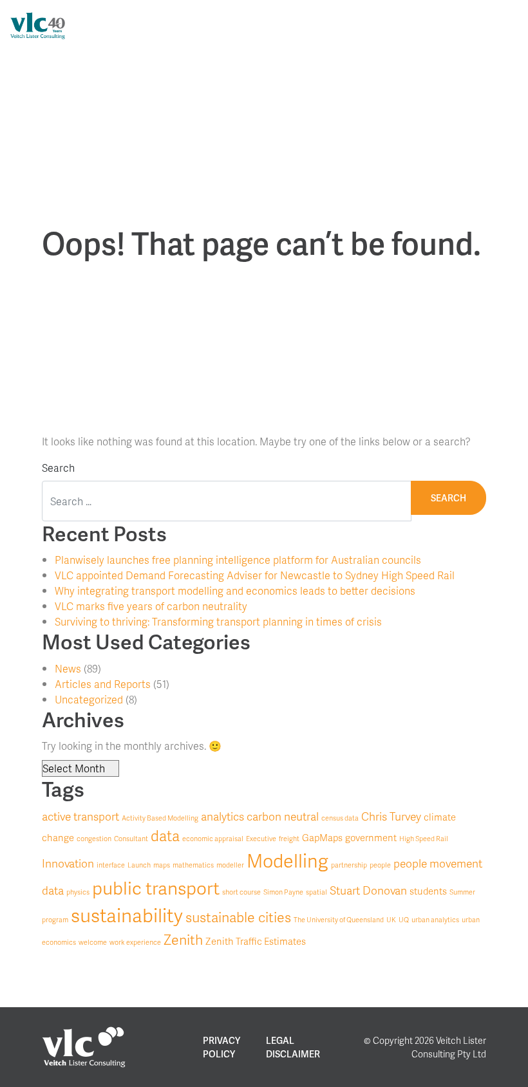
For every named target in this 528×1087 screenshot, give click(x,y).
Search (58, 467)
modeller (230, 864)
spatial (316, 892)
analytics (222, 816)
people (380, 864)
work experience (135, 942)
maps (161, 864)
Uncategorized (89, 699)
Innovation (68, 863)
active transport (80, 816)
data (165, 835)
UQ (404, 919)
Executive (261, 838)
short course (241, 892)
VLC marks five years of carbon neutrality (151, 606)
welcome (93, 942)
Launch (139, 864)
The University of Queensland (339, 919)
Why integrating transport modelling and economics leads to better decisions (235, 590)
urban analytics (435, 919)
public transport (156, 887)
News (68, 668)
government (371, 837)
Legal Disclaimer (293, 1047)
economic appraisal (212, 838)
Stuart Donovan (368, 890)
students (428, 890)
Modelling (287, 860)
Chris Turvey (391, 816)
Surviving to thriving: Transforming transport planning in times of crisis (218, 621)
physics (78, 892)
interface (111, 864)
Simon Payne (283, 892)
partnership (349, 864)
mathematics (193, 864)
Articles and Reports (103, 683)
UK (391, 919)
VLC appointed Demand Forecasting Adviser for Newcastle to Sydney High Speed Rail (255, 575)
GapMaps (322, 837)
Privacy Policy (221, 1047)
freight (289, 838)
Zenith (183, 939)
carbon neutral (283, 816)
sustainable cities (238, 916)
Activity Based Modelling (160, 817)
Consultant (131, 838)
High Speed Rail (423, 838)
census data (340, 817)
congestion (94, 838)
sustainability (127, 915)
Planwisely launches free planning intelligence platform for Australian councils (238, 559)
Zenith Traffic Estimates (255, 940)
